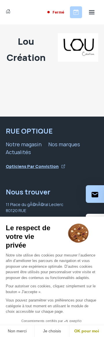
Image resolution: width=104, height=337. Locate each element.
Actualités (18, 152)
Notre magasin (24, 144)
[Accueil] (9, 12)
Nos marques (64, 144)
